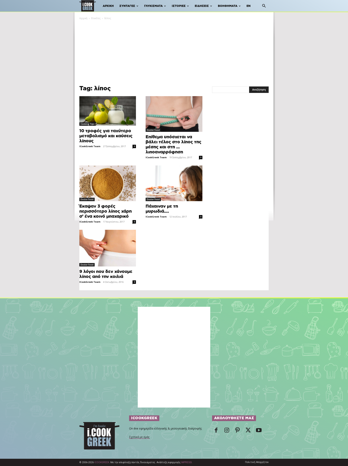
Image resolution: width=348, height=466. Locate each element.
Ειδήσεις (202, 6)
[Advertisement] (174, 50)
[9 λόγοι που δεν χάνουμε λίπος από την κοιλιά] (107, 248)
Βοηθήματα (227, 6)
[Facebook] (216, 431)
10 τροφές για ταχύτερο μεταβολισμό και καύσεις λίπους (106, 136)
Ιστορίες (179, 6)
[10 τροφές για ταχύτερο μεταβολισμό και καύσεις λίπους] (107, 111)
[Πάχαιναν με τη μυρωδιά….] (174, 183)
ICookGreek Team (89, 146)
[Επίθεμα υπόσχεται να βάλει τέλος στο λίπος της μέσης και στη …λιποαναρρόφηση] (174, 114)
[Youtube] (259, 431)
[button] (264, 6)
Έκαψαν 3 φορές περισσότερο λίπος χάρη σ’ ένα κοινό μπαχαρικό (105, 211)
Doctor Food (153, 130)
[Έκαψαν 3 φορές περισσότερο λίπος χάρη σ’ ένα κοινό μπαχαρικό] (107, 183)
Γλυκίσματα (153, 6)
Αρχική (108, 6)
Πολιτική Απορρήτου (257, 462)
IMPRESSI (186, 462)
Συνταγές (127, 6)
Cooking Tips (87, 124)
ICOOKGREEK (101, 462)
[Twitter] (248, 431)
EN (248, 6)
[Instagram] (227, 431)
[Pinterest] (237, 431)
